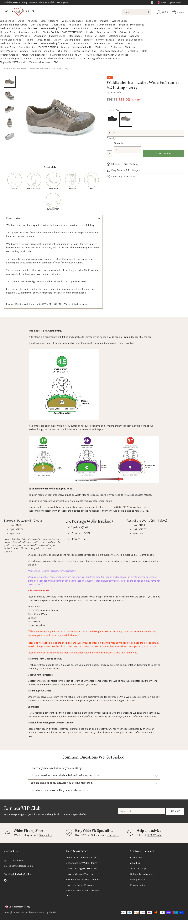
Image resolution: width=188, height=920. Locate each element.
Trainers (104, 21)
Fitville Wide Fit (22, 36)
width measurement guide (98, 501)
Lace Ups (91, 21)
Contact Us (133, 51)
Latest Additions (49, 21)
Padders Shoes (57, 36)
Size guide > (45, 835)
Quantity (111, 138)
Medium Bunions (81, 28)
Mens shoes (75, 36)
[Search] (148, 12)
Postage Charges (9, 54)
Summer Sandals (106, 24)
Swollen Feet (30, 28)
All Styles (32, 21)
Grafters (24, 51)
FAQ (56, 62)
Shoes (20, 21)
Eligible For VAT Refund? (13, 62)
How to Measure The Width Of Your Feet (106, 54)
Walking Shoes (119, 21)
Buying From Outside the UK (81, 857)
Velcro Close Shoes (72, 21)
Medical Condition (10, 28)
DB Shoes (5, 36)
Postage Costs (138, 879)
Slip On (57, 39)
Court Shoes (58, 24)
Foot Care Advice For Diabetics (82, 890)
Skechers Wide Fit (106, 32)
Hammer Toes (7, 32)
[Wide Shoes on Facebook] (152, 3)
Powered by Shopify (46, 912)
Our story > (113, 835)
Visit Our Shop (138, 868)
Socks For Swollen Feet (131, 24)
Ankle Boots (75, 24)
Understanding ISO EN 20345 (81, 868)
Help (144, 51)
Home (7, 68)
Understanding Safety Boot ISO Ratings (100, 58)
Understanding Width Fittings (15, 58)
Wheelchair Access (39, 62)
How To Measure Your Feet (80, 874)
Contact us (130, 176)
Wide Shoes (28, 912)
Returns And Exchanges (34, 54)
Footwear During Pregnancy (81, 885)
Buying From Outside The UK (65, 54)
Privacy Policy (137, 885)
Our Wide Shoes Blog (111, 51)
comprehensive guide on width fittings (68, 495)
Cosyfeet (138, 32)
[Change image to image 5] (10, 136)
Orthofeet (124, 32)
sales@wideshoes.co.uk (21, 866)
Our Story (63, 51)
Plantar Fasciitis (51, 32)
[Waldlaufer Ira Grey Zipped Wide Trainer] (61, 118)
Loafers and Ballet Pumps (13, 24)
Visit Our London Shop (84, 51)
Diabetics (119, 28)
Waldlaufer (40, 36)
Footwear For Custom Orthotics (83, 879)
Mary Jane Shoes (39, 24)
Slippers (89, 24)
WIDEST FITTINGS (72, 32)
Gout (129, 28)
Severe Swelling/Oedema (54, 28)
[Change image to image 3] (10, 109)
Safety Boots (43, 39)
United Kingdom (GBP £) (171, 2)
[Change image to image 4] (10, 122)
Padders (36, 51)
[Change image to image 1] (10, 82)
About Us (49, 51)
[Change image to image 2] (10, 95)
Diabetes (118, 43)
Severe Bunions (101, 28)
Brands (89, 32)
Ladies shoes (7, 21)
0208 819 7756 (154, 835)
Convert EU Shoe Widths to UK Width (55, 58)
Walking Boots (72, 39)
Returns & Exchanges (141, 874)
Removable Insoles (29, 32)
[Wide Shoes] (19, 12)
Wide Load (101, 47)
